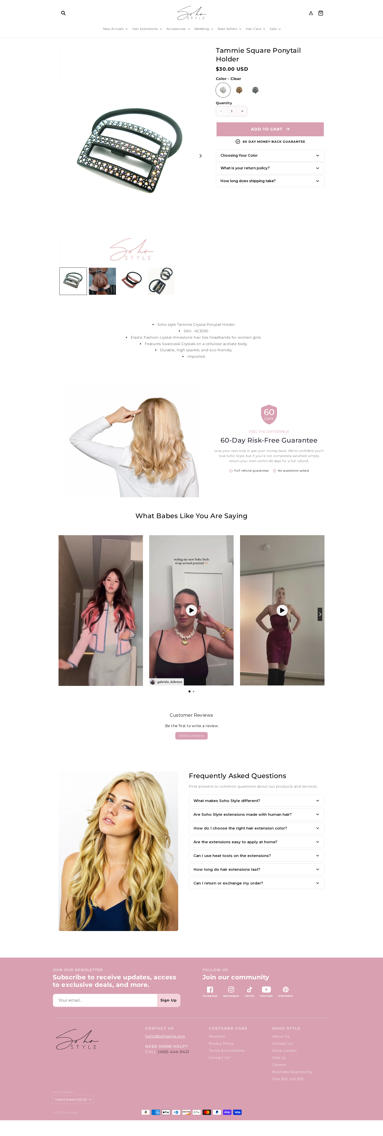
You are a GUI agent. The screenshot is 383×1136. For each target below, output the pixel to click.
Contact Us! (219, 1058)
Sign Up (168, 1000)
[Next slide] (320, 614)
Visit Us (279, 1058)
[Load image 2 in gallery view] (102, 281)
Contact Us (282, 1043)
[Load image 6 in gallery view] (160, 281)
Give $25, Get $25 (287, 1079)
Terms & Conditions (227, 1050)
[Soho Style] (77, 1039)
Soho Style (286, 1028)
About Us (280, 1036)
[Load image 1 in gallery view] (73, 281)
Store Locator (284, 1050)
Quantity (224, 103)
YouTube (266, 996)
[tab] (190, 691)
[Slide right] (200, 155)
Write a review (191, 736)
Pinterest (285, 996)
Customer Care (228, 1028)
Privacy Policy (221, 1043)
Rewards (217, 1036)
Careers (279, 1065)
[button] (63, 13)
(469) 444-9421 (173, 1051)
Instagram (231, 996)
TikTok (249, 996)
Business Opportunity (292, 1072)
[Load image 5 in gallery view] (131, 281)
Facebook (210, 996)
